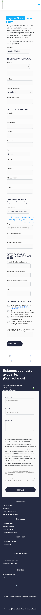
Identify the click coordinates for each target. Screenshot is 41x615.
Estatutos (6, 508)
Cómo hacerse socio (9, 511)
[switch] (8, 306)
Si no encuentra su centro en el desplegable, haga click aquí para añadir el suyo (21, 219)
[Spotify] (32, 602)
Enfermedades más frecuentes (13, 558)
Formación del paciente (10, 561)
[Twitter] (14, 602)
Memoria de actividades (10, 514)
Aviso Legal (7, 609)
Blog (4, 577)
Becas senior (7, 544)
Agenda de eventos (9, 574)
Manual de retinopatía (10, 564)
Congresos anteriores (10, 532)
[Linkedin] (20, 602)
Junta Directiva (8, 505)
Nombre (8, 397)
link (14, 468)
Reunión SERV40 (8, 526)
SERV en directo (8, 529)
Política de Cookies (31, 609)
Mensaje (8, 420)
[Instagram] (8, 602)
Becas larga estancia (9, 541)
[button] (39, 5)
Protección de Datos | (18, 609)
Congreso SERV (8, 523)
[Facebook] (26, 602)
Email (7, 409)
